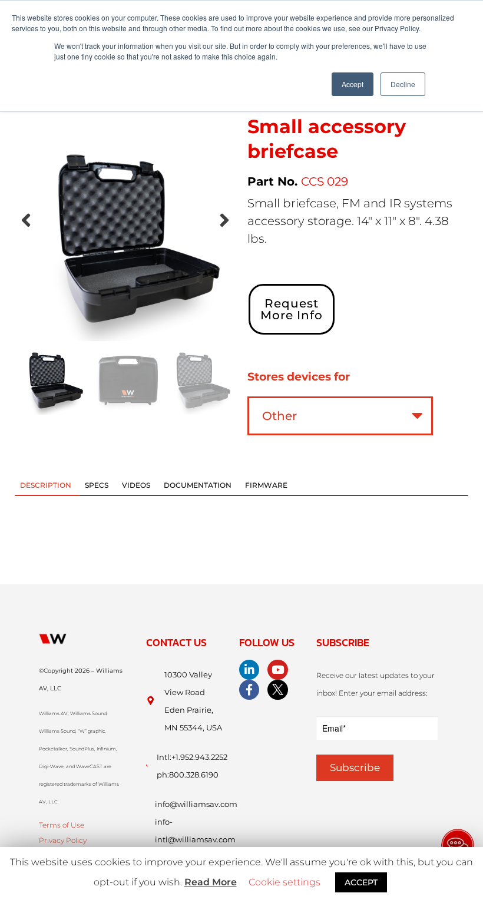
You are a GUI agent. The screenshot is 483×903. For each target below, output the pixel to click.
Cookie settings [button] (284, 882)
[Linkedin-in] (249, 670)
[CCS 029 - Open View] (125, 230)
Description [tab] (45, 485)
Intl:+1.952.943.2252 (192, 757)
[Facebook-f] (249, 690)
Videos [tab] (136, 485)
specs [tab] (96, 485)
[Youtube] (277, 670)
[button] (26, 220)
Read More (210, 882)
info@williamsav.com (196, 804)
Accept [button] (352, 84)
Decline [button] (403, 84)
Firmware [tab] (266, 485)
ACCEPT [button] (361, 882)
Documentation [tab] (197, 485)
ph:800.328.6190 (188, 774)
